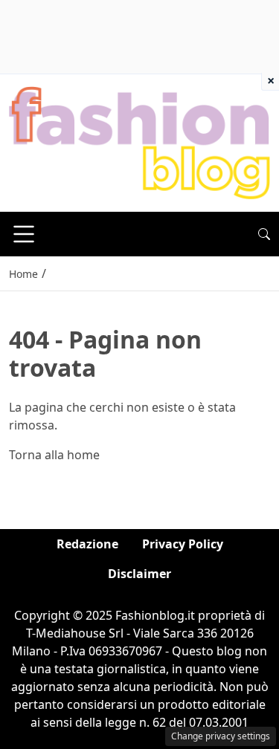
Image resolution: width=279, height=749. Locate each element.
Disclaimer (139, 573)
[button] (264, 234)
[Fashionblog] (139, 142)
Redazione (87, 544)
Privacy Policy (182, 544)
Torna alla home (54, 455)
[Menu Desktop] (24, 234)
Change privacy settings (220, 736)
